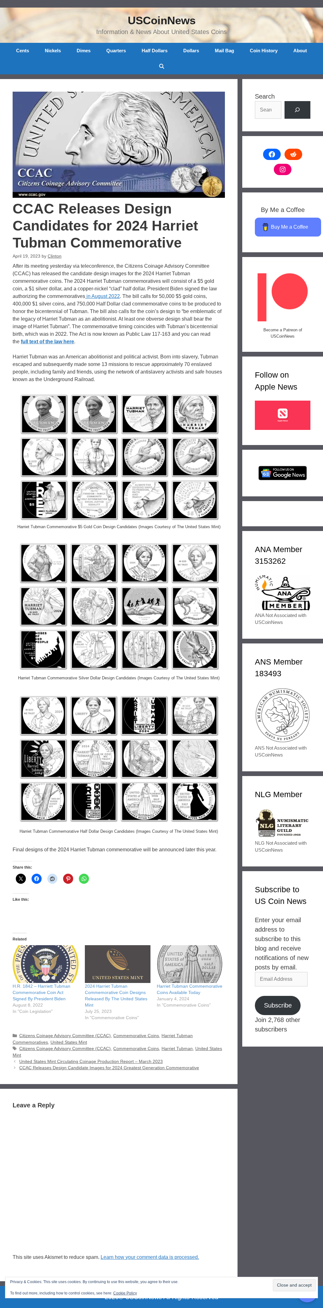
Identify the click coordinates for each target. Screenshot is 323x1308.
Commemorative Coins (136, 1035)
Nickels (53, 50)
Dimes (84, 50)
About (300, 50)
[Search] (297, 110)
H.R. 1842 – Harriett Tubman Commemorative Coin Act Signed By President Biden (41, 992)
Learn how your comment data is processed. (150, 1257)
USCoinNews (162, 20)
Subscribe (278, 1005)
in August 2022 (102, 296)
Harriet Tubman (177, 1048)
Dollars (191, 50)
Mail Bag (224, 50)
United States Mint (68, 1042)
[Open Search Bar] (161, 66)
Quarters (116, 50)
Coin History (264, 50)
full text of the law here (47, 341)
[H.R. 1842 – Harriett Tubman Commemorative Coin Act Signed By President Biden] (46, 964)
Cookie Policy (125, 1293)
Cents (22, 50)
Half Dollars (154, 50)
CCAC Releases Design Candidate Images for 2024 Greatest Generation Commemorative (109, 1067)
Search (265, 96)
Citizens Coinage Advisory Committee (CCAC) (65, 1035)
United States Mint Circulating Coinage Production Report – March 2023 (91, 1061)
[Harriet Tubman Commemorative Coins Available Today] (190, 964)
